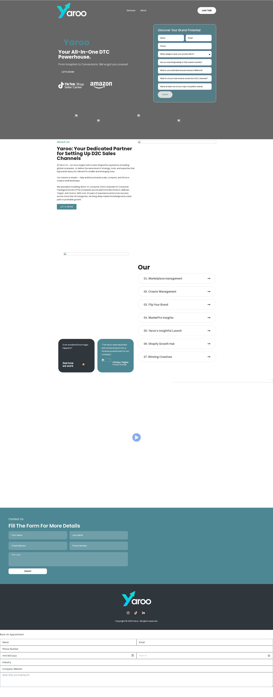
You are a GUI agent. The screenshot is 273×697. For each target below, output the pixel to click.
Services (131, 10)
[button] (136, 438)
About (143, 10)
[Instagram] (128, 613)
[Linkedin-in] (143, 613)
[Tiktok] (136, 613)
